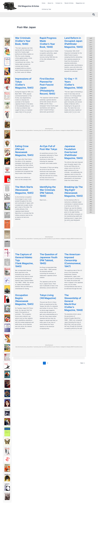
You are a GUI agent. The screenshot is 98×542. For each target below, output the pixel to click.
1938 (91, 112)
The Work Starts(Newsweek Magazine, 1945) (24, 190)
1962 (90, 61)
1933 (91, 123)
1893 (91, 193)
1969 (91, 47)
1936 (91, 117)
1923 (91, 144)
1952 (91, 83)
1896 (91, 189)
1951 (91, 85)
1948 (91, 91)
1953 (91, 81)
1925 (91, 140)
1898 (91, 184)
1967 (90, 51)
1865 (91, 201)
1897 (91, 187)
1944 (90, 100)
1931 (91, 127)
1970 (90, 45)
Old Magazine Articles (28, 6)
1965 (91, 55)
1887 (91, 195)
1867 (91, 199)
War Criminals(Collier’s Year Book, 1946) (22, 41)
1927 (90, 136)
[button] (93, 14)
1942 (90, 104)
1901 (91, 180)
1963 (91, 59)
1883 (91, 197)
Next (82, 363)
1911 (91, 170)
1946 (90, 95)
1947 (90, 93)
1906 (90, 178)
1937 (91, 114)
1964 (90, 57)
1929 (90, 131)
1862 (91, 208)
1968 (91, 49)
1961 (91, 64)
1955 (91, 76)
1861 (91, 210)
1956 (91, 74)
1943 (91, 102)
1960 (90, 66)
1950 (91, 87)
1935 (91, 119)
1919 (91, 153)
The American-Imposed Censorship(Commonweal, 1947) (72, 260)
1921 (91, 148)
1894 (91, 191)
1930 (91, 129)
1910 (91, 172)
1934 (91, 121)
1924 (90, 142)
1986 (91, 38)
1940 (90, 108)
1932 (91, 125)
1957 (91, 72)
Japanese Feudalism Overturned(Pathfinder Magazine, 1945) (73, 152)
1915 (91, 161)
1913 (91, 165)
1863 (91, 206)
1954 (91, 78)
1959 (91, 68)
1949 (90, 89)
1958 (91, 70)
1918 (91, 155)
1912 (91, 168)
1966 (91, 53)
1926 (90, 138)
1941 (91, 106)
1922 (90, 146)
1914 (91, 163)
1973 (91, 40)
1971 (91, 42)
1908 (91, 174)
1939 (91, 110)
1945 (91, 98)
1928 (91, 134)
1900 (90, 182)
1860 (91, 212)
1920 (90, 151)
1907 (90, 176)
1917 (91, 157)
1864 (91, 204)
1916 (91, 159)
